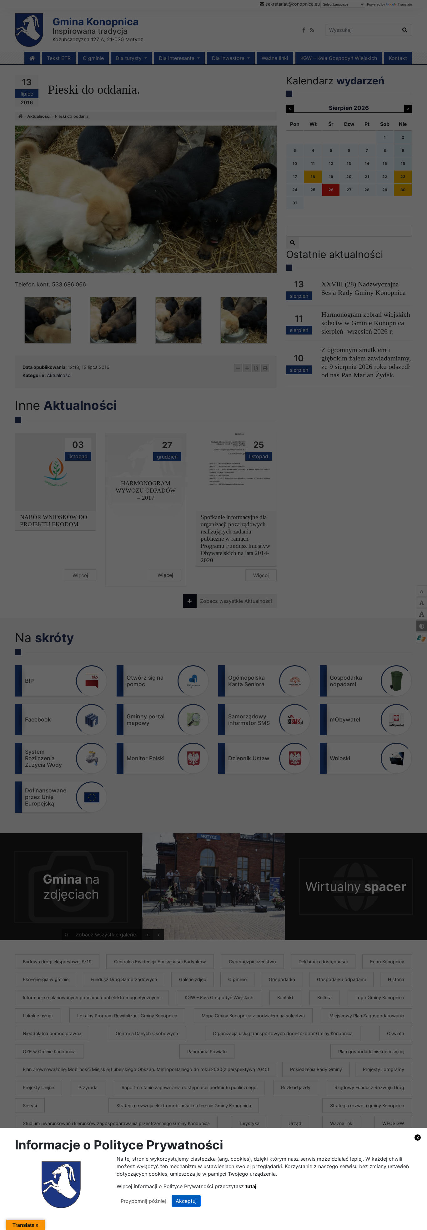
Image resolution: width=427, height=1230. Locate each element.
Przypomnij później (143, 1201)
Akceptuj (186, 1201)
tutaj (250, 1186)
